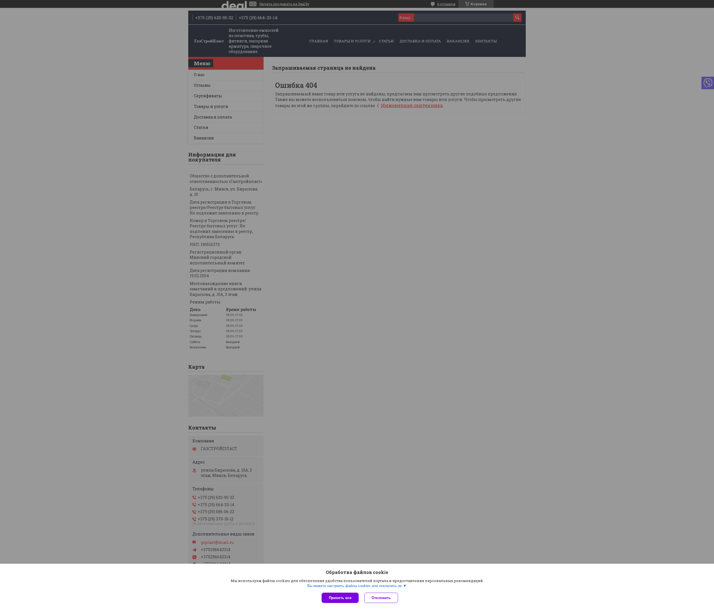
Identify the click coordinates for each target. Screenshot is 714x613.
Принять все (340, 598)
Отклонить (381, 598)
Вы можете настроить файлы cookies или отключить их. (355, 586)
